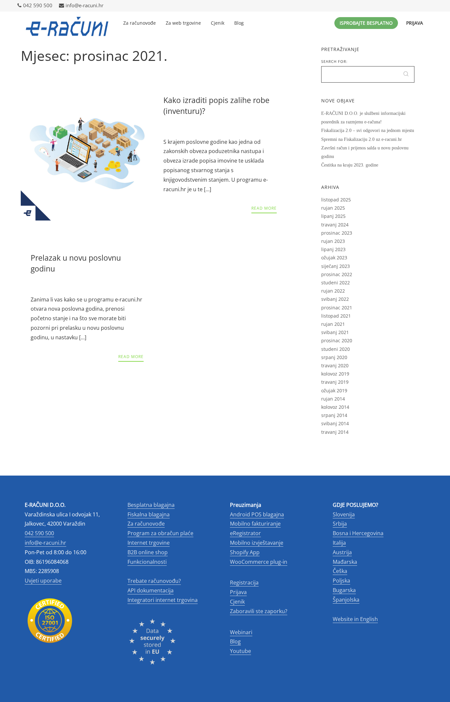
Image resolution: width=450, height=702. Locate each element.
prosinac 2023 (336, 233)
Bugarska (344, 590)
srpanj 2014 (334, 415)
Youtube (240, 651)
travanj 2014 (335, 432)
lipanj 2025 (333, 216)
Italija (339, 542)
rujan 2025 (333, 208)
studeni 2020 (335, 349)
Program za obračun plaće (160, 533)
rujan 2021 (333, 324)
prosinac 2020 (336, 340)
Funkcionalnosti (147, 561)
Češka (340, 571)
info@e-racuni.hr (84, 5)
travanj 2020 (335, 365)
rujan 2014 (333, 399)
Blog (239, 23)
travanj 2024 (335, 224)
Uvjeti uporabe (43, 580)
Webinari (241, 632)
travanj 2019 (335, 382)
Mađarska (345, 561)
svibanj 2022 (335, 299)
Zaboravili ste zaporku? (258, 611)
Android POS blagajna (257, 514)
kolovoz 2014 (335, 407)
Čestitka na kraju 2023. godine (349, 165)
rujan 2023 (333, 241)
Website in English (355, 619)
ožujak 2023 (334, 257)
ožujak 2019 (334, 390)
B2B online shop (147, 552)
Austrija (342, 552)
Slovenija (344, 514)
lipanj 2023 (333, 249)
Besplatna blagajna (151, 504)
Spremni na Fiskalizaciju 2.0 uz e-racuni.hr (361, 139)
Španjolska (346, 599)
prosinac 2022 (336, 274)
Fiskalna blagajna (148, 514)
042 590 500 (37, 5)
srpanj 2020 (334, 357)
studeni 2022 (335, 282)
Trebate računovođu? (154, 581)
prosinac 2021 (336, 307)
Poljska (341, 580)
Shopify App (245, 552)
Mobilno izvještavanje (256, 542)
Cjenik (217, 23)
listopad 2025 (336, 199)
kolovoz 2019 (335, 374)
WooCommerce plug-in (258, 561)
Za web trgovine (183, 23)
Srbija (340, 523)
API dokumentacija (150, 590)
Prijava (414, 23)
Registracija (244, 582)
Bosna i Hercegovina (358, 533)
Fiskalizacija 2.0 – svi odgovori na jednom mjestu (367, 130)
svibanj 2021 (335, 332)
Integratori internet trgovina (162, 600)
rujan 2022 (333, 291)
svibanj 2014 (335, 423)
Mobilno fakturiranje (255, 523)
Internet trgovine (148, 542)
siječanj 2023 (335, 266)
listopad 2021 (336, 316)
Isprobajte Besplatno (366, 23)
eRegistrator (245, 533)
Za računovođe (139, 23)
